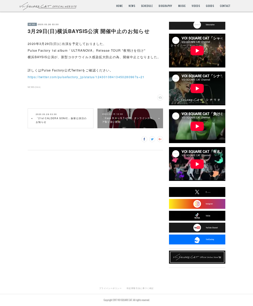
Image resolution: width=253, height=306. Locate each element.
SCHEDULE (147, 6)
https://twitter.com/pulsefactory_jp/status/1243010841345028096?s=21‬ (86, 77)
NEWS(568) (34, 87)
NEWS (132, 6)
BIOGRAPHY (165, 6)
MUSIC (182, 6)
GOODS (210, 6)
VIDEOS (196, 6)
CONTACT (225, 6)
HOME (119, 6)
